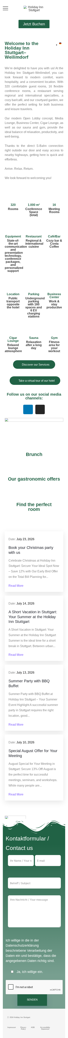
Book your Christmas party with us (30, 550)
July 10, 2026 (25, 742)
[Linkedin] (28, 409)
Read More (15, 585)
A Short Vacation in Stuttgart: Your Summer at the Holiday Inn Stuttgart (32, 617)
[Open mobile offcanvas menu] (5, 8)
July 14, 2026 (25, 603)
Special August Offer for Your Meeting (32, 753)
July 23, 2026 (25, 539)
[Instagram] (40, 409)
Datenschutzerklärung (22, 945)
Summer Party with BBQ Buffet (29, 683)
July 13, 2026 (25, 672)
